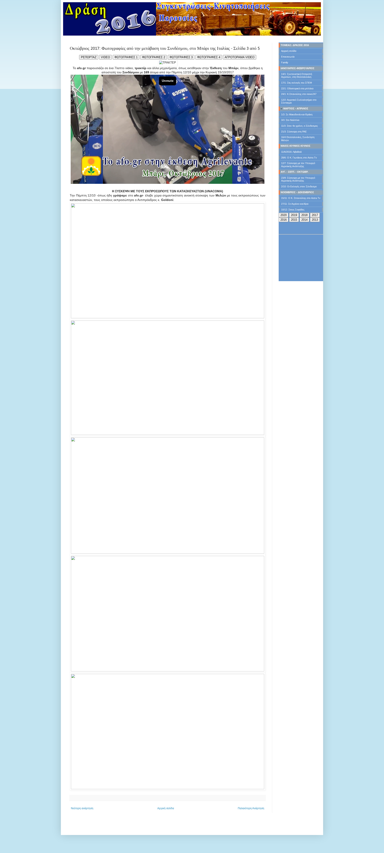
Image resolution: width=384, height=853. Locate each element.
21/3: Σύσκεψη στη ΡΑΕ (294, 131)
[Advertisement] (301, 258)
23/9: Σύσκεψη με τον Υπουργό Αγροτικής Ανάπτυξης (298, 179)
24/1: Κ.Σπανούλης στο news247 (298, 94)
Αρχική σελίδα (165, 808)
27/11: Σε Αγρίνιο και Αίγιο (294, 203)
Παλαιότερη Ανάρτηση (251, 808)
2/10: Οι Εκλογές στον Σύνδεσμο (299, 186)
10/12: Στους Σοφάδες (292, 209)
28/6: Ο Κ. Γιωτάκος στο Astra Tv (299, 157)
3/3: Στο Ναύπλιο (290, 120)
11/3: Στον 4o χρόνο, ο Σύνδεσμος (299, 125)
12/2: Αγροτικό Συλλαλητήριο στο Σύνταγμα (298, 101)
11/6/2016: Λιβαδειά (291, 151)
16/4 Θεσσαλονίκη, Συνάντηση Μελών (297, 138)
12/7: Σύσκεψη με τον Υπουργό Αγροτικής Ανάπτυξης (298, 164)
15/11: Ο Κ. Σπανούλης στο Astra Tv (300, 198)
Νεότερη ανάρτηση (82, 808)
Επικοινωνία (287, 56)
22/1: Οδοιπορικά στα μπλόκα (297, 88)
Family (284, 62)
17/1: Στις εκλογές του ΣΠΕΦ (296, 82)
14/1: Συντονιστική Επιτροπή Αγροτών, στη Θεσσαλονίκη (296, 75)
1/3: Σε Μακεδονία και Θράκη (296, 114)
